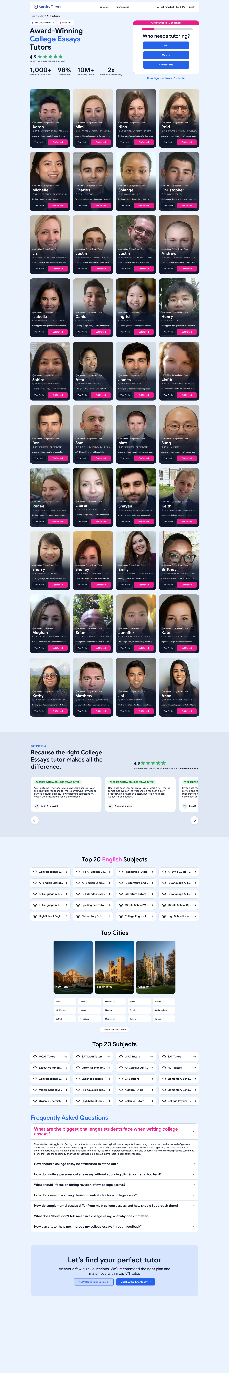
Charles (82, 190)
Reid (165, 127)
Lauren (82, 506)
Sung (166, 443)
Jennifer (126, 633)
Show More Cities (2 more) (114, 1029)
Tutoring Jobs (122, 7)
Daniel (81, 317)
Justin (81, 253)
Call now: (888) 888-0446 (172, 7)
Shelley (82, 569)
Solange (126, 190)
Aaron (38, 127)
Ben (36, 443)
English (41, 16)
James (124, 380)
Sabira (38, 380)
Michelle (40, 190)
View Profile (39, 142)
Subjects (104, 7)
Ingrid (124, 317)
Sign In (192, 7)
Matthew (83, 696)
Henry (167, 317)
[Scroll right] (194, 820)
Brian (80, 633)
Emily (123, 569)
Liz (35, 253)
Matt (122, 443)
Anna (166, 696)
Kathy (38, 696)
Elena (166, 379)
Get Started (57, 142)
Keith (166, 506)
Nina (122, 127)
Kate (165, 633)
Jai (121, 696)
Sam (79, 443)
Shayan (125, 506)
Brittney (169, 569)
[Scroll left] (35, 820)
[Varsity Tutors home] (47, 7)
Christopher (172, 190)
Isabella (39, 317)
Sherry (38, 569)
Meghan (40, 633)
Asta (79, 380)
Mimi (80, 127)
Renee (38, 506)
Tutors (32, 16)
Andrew (169, 253)
